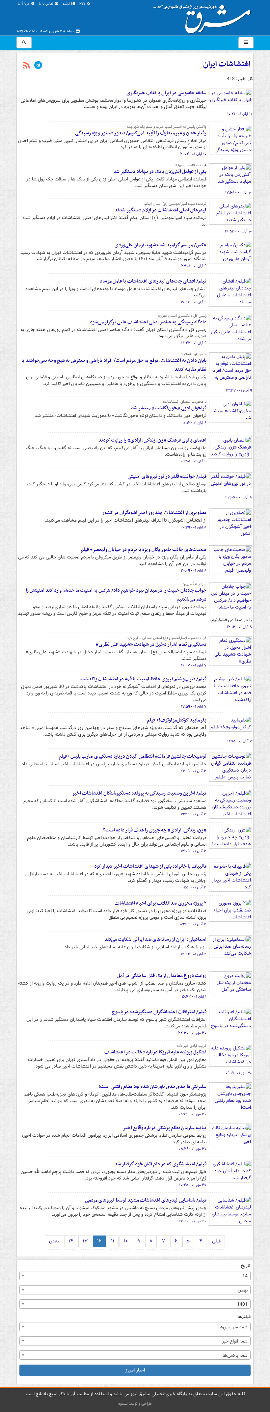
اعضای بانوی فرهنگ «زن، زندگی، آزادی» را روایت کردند (152, 440)
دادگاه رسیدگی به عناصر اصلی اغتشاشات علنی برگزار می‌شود (148, 322)
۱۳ (85, 1241)
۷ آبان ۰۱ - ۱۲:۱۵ (239, 741)
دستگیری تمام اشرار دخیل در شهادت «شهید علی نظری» (151, 644)
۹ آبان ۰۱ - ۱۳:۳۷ (239, 391)
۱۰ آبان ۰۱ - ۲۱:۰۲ (193, 154)
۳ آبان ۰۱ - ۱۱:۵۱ (194, 887)
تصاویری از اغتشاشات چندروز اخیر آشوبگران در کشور (154, 512)
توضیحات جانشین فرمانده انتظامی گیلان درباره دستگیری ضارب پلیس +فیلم (132, 756)
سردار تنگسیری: (194, 584)
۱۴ (70, 1241)
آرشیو (67, 3)
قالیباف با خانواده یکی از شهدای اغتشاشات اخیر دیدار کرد (150, 866)
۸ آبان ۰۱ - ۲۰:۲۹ (193, 527)
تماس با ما (46, 3)
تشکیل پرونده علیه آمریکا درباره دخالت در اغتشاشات (155, 1052)
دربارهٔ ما (24, 3)
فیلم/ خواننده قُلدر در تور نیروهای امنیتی (166, 476)
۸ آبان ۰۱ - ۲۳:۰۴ (238, 498)
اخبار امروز (135, 1370)
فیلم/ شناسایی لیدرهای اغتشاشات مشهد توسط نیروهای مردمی (145, 1200)
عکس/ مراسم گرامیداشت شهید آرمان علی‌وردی (160, 245)
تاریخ (246, 1266)
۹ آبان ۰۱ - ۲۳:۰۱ (193, 266)
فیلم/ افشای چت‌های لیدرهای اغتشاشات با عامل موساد (153, 281)
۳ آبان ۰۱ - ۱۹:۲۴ (193, 814)
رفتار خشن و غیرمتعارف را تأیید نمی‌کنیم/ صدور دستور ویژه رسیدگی (140, 133)
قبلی (216, 1241)
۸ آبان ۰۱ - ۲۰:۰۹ (193, 571)
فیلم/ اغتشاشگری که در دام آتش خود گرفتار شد (160, 1164)
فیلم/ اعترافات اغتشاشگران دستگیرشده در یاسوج (159, 1012)
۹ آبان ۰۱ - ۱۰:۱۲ (194, 423)
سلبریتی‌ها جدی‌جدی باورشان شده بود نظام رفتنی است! (152, 1086)
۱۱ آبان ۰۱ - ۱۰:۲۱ (239, 114)
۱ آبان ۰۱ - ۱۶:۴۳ (194, 997)
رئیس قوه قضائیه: (193, 354)
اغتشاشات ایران (227, 64)
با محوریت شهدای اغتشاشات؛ (184, 402)
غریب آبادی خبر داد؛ (191, 1046)
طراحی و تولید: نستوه (135, 1403)
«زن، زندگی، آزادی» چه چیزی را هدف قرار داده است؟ (154, 830)
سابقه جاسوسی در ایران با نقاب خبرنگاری (166, 93)
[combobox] (135, 1275)
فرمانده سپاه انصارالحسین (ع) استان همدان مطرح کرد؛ (166, 638)
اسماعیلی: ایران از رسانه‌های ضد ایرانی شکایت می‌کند (155, 939)
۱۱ (112, 1241)
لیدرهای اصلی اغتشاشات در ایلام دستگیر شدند (160, 210)
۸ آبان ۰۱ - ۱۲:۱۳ (239, 627)
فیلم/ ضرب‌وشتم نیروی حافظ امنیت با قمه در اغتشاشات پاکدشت (143, 679)
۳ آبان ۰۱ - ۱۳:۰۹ (193, 851)
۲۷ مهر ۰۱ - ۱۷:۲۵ (192, 1185)
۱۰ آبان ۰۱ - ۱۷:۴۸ (238, 193)
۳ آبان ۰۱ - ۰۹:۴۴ (193, 924)
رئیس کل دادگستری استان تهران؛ (182, 316)
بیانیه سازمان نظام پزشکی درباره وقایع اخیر (164, 1128)
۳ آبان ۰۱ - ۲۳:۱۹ (193, 771)
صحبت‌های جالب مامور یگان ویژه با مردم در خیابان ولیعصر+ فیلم (143, 549)
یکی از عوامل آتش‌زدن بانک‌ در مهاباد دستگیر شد (159, 171)
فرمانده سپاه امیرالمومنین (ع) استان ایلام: (175, 204)
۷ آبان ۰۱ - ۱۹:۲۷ (193, 665)
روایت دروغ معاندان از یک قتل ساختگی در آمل (161, 975)
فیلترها (244, 1317)
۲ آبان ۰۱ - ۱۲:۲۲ (193, 954)
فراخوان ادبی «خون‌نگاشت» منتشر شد (168, 408)
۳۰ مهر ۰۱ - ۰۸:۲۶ (192, 1149)
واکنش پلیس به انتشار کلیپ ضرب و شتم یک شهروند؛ (166, 127)
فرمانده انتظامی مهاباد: (190, 165)
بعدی (54, 1241)
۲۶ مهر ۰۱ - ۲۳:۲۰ (192, 1221)
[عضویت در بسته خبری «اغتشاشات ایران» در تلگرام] (38, 66)
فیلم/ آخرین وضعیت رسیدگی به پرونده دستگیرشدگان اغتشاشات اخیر (139, 793)
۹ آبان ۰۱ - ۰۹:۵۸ (193, 461)
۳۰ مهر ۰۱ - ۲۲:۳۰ (192, 1033)
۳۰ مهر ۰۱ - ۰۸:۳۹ (192, 1114)
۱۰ (126, 1241)
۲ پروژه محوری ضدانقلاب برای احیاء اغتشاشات (160, 903)
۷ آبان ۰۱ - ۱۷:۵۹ (193, 707)
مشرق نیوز (204, 16)
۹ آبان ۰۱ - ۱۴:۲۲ (193, 343)
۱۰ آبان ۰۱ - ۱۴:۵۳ (238, 231)
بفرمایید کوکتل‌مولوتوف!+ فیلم (176, 720)
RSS (82, 3)
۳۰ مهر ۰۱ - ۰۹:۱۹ (239, 1073)
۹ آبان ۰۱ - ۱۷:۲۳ (193, 302)
